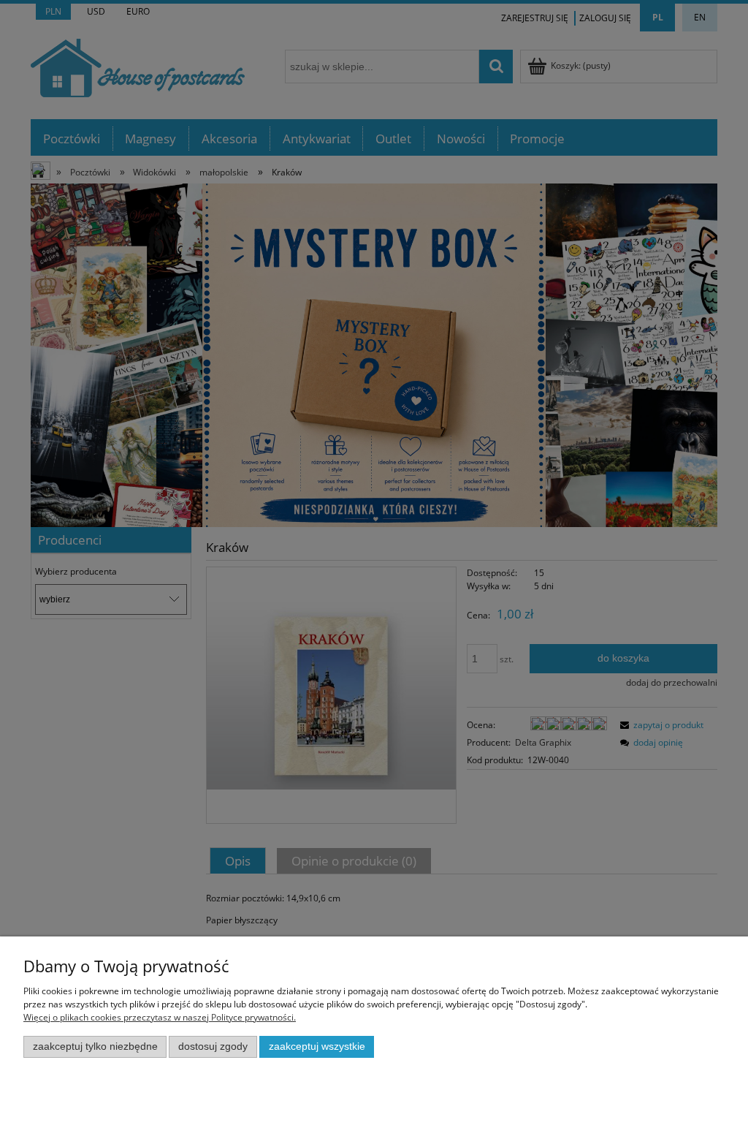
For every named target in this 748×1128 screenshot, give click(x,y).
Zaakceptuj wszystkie (317, 1046)
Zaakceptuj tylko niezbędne (95, 1046)
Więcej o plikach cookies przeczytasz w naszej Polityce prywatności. (159, 1017)
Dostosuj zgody (213, 1046)
